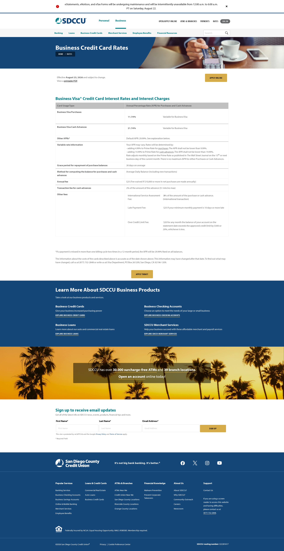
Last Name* (105, 421)
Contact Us (208, 490)
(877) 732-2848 (209, 512)
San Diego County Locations (127, 499)
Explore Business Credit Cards (70, 315)
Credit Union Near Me (124, 495)
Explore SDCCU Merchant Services (160, 333)
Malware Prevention (153, 490)
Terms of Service (116, 434)
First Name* (62, 421)
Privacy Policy (101, 434)
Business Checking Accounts (67, 495)
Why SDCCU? (179, 495)
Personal (104, 20)
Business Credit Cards (94, 499)
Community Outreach (183, 499)
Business (120, 20)
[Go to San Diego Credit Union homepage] (77, 462)
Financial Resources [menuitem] (167, 33)
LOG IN (225, 21)
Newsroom (178, 508)
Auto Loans (90, 495)
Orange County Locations (126, 508)
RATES (215, 21)
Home (60, 54)
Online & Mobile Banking (66, 504)
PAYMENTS (205, 21)
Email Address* (150, 421)
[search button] (226, 33)
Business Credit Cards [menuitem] (91, 33)
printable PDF (70, 80)
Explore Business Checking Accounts (162, 315)
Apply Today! (142, 274)
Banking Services (62, 490)
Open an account (131, 376)
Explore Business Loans (67, 333)
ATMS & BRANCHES (188, 21)
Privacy (103, 544)
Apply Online (216, 77)
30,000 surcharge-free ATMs (135, 369)
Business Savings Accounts (67, 499)
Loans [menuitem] (72, 33)
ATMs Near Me (121, 490)
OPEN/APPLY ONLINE (168, 21)
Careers (177, 504)
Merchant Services (63, 508)
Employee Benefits (63, 513)
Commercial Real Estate (95, 490)
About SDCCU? (180, 490)
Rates (69, 54)
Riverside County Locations (127, 504)
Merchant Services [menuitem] (117, 33)
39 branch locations (179, 369)
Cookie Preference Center (119, 544)
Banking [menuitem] (58, 33)
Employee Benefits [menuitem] (142, 33)
